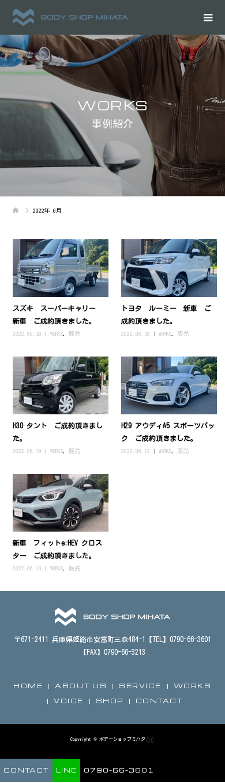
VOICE (69, 700)
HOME (28, 685)
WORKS (56, 333)
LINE (66, 770)
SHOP (109, 700)
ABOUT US (81, 685)
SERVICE (140, 685)
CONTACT (159, 700)
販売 (74, 333)
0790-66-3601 (119, 770)
